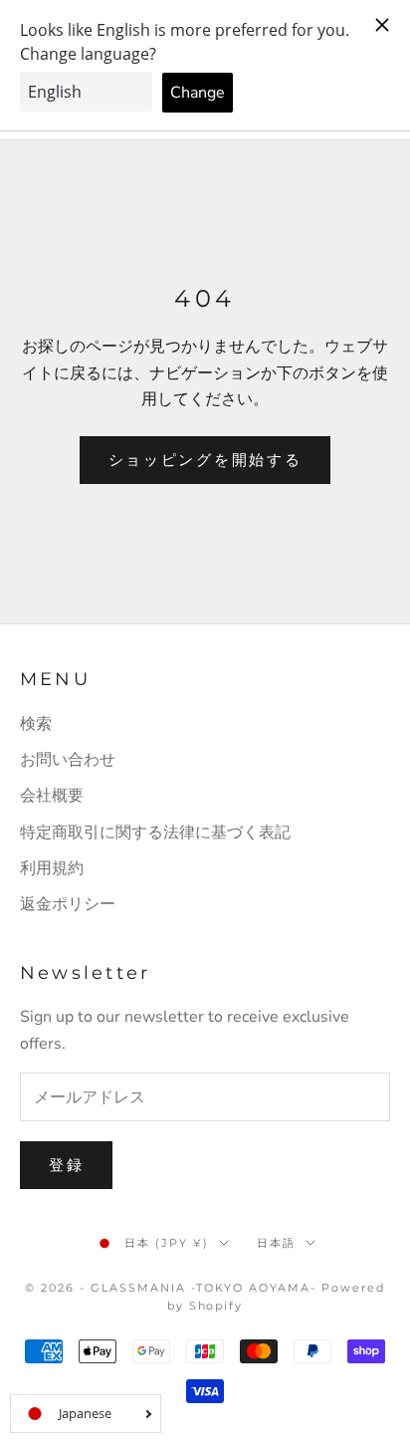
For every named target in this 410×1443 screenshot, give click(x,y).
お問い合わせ (67, 760)
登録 (66, 1165)
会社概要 (52, 796)
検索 (36, 724)
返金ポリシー (67, 904)
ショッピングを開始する (205, 460)
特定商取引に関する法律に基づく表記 (155, 832)
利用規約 (52, 868)
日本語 (276, 1243)
